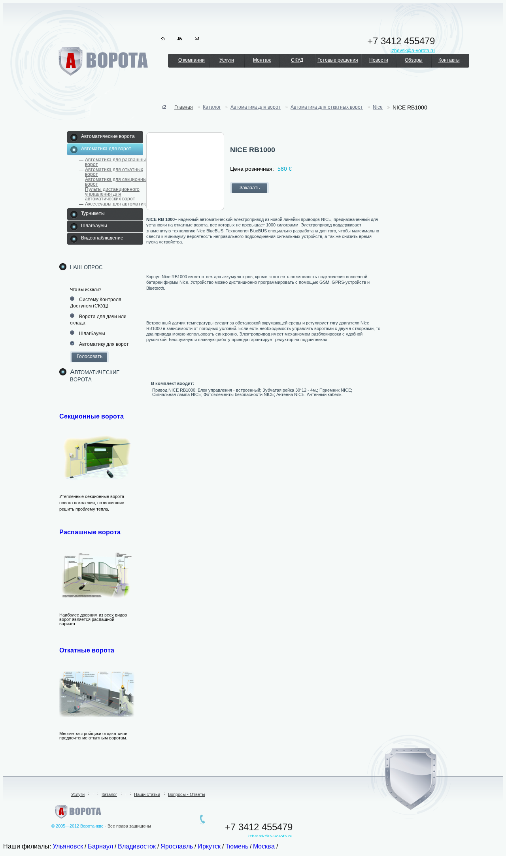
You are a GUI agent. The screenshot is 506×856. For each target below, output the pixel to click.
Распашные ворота (90, 532)
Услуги (226, 60)
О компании (191, 60)
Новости (378, 60)
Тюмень (236, 846)
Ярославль (176, 846)
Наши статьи (147, 794)
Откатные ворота (86, 650)
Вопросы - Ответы (186, 794)
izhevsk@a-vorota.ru (270, 836)
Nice (378, 107)
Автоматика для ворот (255, 107)
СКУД (297, 60)
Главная (183, 107)
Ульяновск (68, 846)
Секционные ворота (91, 416)
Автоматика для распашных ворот (116, 162)
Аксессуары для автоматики (116, 204)
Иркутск (209, 846)
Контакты (449, 60)
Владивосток (137, 846)
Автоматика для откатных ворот (114, 172)
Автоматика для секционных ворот (117, 182)
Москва (264, 846)
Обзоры (414, 60)
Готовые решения (337, 60)
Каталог (212, 107)
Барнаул (100, 846)
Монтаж (262, 60)
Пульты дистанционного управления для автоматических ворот (112, 194)
